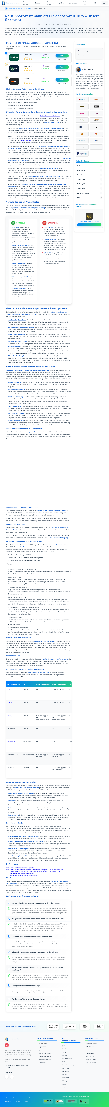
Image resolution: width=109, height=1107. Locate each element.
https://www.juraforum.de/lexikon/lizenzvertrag (21, 875)
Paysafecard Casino (44, 1056)
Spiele (60, 3)
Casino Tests (81, 188)
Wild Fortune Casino (45, 1053)
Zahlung (38, 3)
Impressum (18, 1101)
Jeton (63, 1046)
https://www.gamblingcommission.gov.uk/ (20, 868)
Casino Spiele (81, 184)
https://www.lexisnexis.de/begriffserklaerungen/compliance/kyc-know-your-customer (33, 871)
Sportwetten (73, 3)
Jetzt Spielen (89, 224)
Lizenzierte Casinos (83, 193)
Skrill (63, 1061)
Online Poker (85, 3)
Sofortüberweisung (68, 1065)
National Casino (91, 1059)
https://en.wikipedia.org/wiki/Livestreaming (20, 873)
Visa (63, 1087)
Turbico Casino (90, 1056)
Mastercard (65, 1077)
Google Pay (65, 1071)
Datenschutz (8, 1101)
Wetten (62, 55)
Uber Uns (27, 1101)
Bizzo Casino (90, 1050)
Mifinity (64, 1081)
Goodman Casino (91, 1043)
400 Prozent (42, 1063)
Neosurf (64, 1055)
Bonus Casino (81, 175)
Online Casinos (25, 3)
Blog (95, 3)
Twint (64, 1052)
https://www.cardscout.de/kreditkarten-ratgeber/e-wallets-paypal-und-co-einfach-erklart (34, 870)
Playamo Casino (91, 1063)
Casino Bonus (49, 3)
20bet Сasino (90, 1047)
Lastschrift (65, 1068)
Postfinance (65, 1049)
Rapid (64, 1084)
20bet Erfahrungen (29, 73)
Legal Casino (42, 1047)
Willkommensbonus (44, 1059)
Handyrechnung (67, 1058)
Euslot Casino (90, 1053)
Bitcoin (64, 1074)
